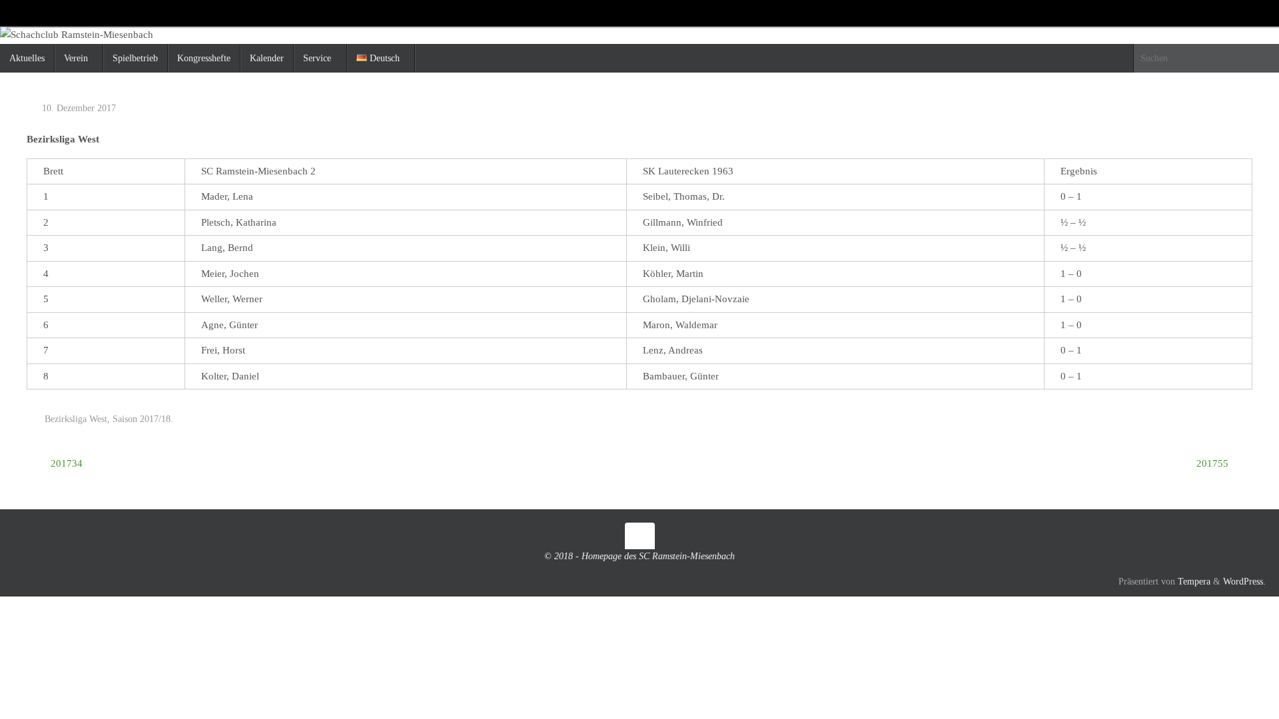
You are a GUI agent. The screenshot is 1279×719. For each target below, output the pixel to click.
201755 (1213, 463)
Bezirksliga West (76, 419)
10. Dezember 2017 (79, 108)
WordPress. (1244, 582)
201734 (65, 463)
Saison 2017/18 (142, 419)
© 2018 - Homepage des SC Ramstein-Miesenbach (639, 556)
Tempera (1194, 582)
